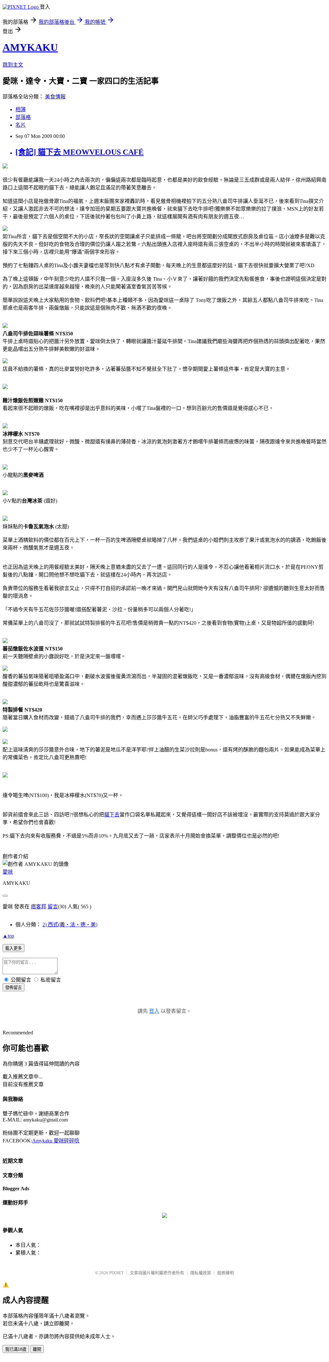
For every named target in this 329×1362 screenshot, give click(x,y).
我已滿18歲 (15, 1349)
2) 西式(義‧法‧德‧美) (69, 924)
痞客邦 (38, 906)
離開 (37, 1349)
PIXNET (116, 1272)
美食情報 (55, 96)
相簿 (20, 109)
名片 (20, 125)
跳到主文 (13, 65)
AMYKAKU (30, 47)
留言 (53, 906)
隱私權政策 (200, 1272)
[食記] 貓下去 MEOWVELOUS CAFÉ (79, 152)
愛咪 (8, 872)
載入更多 (13, 948)
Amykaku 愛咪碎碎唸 (55, 1140)
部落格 (23, 117)
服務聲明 (225, 1272)
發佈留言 (13, 987)
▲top (8, 936)
